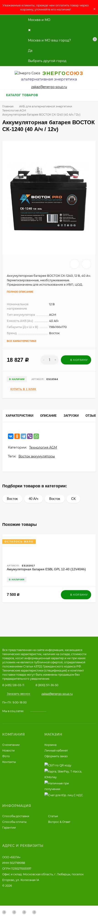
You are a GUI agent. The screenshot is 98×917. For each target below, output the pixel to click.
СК (73, 499)
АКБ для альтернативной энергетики (45, 106)
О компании (11, 745)
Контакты (9, 762)
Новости (8, 750)
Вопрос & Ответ (59, 822)
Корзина (50, 745)
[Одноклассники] (17, 436)
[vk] (53, 711)
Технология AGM (14, 110)
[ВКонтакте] (10, 436)
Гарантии (9, 827)
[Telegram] (23, 436)
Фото (6, 756)
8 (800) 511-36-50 (47, 685)
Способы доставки (15, 816)
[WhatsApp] (36, 436)
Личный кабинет (56, 750)
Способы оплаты (14, 822)
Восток (12, 499)
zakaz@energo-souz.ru (49, 87)
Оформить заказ (55, 756)
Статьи (53, 816)
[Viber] (30, 436)
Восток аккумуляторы (36, 456)
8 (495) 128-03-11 (13, 685)
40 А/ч (33, 499)
